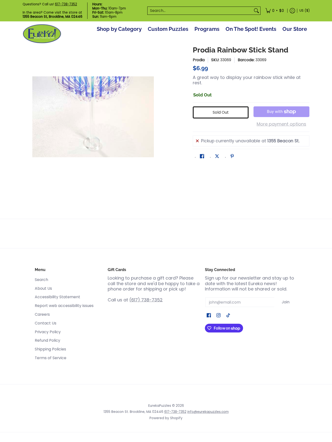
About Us (43, 288)
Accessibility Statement (57, 297)
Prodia (199, 60)
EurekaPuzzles (159, 405)
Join (285, 302)
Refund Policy (47, 340)
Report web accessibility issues (64, 305)
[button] (202, 156)
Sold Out (221, 112)
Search (41, 279)
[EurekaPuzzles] (42, 33)
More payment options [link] (281, 124)
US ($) (304, 10)
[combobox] (200, 11)
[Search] (256, 11)
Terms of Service (50, 358)
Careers (42, 314)
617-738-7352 (66, 4)
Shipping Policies (50, 349)
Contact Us (45, 323)
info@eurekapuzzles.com (208, 411)
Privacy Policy (48, 332)
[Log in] (292, 10)
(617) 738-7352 (146, 300)
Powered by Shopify (166, 418)
